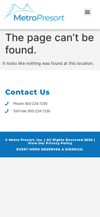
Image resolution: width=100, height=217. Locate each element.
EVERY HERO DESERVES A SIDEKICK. (50, 149)
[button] (87, 12)
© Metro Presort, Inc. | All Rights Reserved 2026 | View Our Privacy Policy (50, 141)
